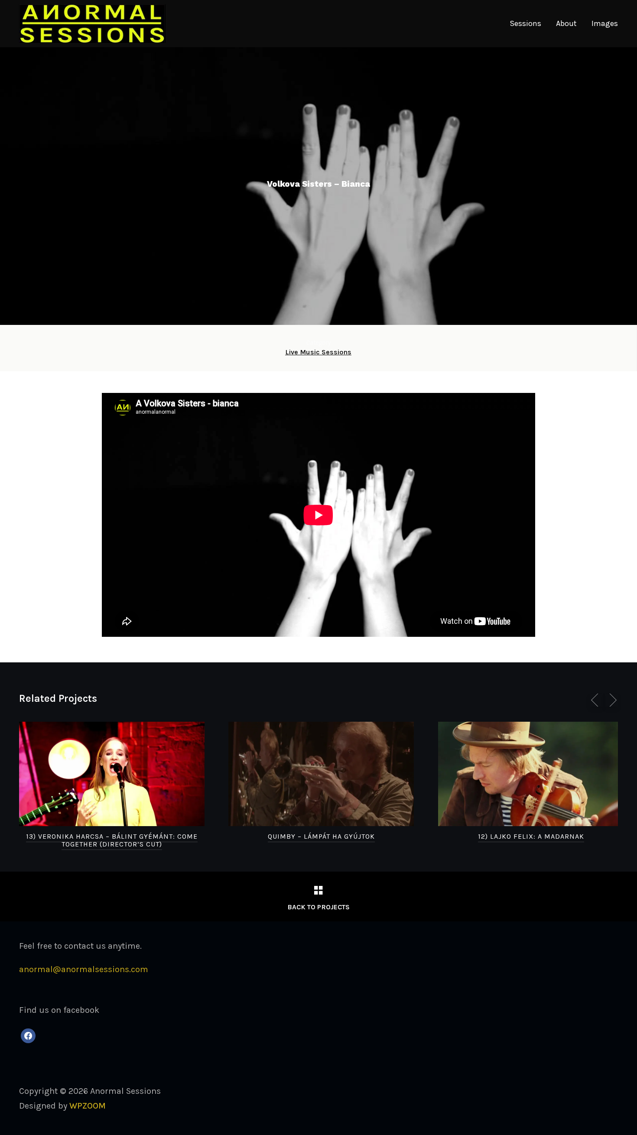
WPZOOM (87, 1106)
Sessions (525, 23)
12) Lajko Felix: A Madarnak (531, 836)
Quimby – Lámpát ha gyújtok (321, 836)
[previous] (596, 700)
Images (605, 23)
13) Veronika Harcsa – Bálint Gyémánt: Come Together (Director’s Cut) (112, 840)
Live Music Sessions (318, 352)
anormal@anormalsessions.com (83, 969)
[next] (611, 700)
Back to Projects (318, 907)
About (566, 23)
